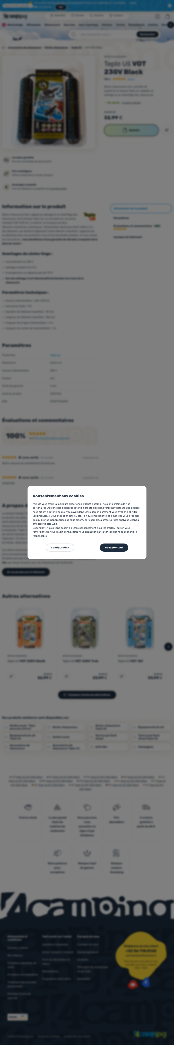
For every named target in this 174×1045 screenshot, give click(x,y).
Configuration (60, 547)
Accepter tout (114, 547)
